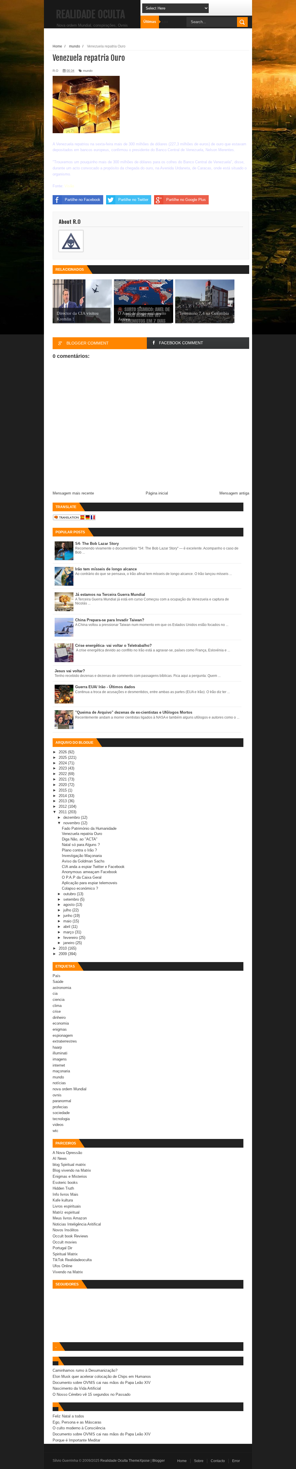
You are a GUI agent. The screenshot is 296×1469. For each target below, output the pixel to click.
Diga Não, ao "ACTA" (79, 839)
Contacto (218, 1461)
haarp (57, 1047)
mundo (87, 70)
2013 (63, 801)
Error (236, 1461)
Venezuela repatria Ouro (82, 833)
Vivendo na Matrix (68, 1272)
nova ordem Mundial (69, 1089)
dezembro (72, 817)
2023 (63, 768)
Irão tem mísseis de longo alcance (106, 569)
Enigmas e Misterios (70, 1176)
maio (68, 921)
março (69, 932)
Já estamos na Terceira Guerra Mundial (110, 594)
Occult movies (65, 1242)
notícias (59, 1083)
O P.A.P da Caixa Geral (81, 877)
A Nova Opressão (67, 1153)
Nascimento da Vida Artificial (77, 1388)
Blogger (158, 1461)
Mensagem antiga (234, 493)
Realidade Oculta (90, 14)
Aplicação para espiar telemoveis (89, 883)
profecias (60, 1107)
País (56, 976)
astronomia (62, 988)
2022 (63, 774)
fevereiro (71, 937)
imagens (60, 1059)
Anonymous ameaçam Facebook (89, 872)
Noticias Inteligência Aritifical (77, 1224)
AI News (60, 1158)
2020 (63, 785)
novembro (72, 823)
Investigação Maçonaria (82, 855)
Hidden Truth (63, 1188)
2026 (63, 752)
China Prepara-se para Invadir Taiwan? (109, 620)
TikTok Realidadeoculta (72, 1260)
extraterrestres (65, 1041)
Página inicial (157, 493)
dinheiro (59, 1017)
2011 (63, 812)
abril (67, 926)
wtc (55, 1131)
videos (58, 1124)
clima (57, 1005)
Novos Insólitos (66, 1230)
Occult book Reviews (70, 1236)
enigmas (60, 1029)
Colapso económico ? (80, 888)
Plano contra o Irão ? (79, 850)
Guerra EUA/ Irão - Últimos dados (105, 687)
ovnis (57, 1095)
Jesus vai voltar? (70, 671)
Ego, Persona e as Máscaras (77, 1422)
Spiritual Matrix (65, 1254)
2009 (63, 954)
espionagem (63, 1035)
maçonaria (61, 1071)
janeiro (69, 943)
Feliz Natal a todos (68, 1416)
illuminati (60, 1053)
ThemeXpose (139, 1461)
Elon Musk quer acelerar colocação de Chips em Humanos (102, 1376)
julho (67, 910)
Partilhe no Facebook (82, 199)
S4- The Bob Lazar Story (97, 543)
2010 (63, 948)
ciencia (58, 999)
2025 (63, 757)
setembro (71, 899)
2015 (63, 790)
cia (55, 993)
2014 (63, 796)
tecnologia (61, 1119)
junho (68, 915)
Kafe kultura (63, 1200)
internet (59, 1065)
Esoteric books (65, 1182)
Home (182, 1461)
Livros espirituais (67, 1206)
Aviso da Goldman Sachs (83, 861)
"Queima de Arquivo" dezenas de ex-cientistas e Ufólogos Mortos (133, 712)
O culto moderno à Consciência (79, 1428)
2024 (63, 763)
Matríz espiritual (66, 1212)
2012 (63, 806)
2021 (63, 779)
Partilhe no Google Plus (186, 199)
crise (57, 1011)
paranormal (62, 1101)
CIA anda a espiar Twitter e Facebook (93, 866)
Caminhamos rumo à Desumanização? (85, 1370)
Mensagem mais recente (73, 493)
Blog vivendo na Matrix (72, 1170)
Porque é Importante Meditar (76, 1440)
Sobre (199, 1461)
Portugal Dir (62, 1248)
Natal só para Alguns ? (81, 844)
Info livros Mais (65, 1194)
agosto (69, 904)
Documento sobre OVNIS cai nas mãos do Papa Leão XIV (102, 1382)
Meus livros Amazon (70, 1218)
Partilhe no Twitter (133, 199)
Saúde (58, 981)
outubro (70, 894)
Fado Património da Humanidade (89, 828)
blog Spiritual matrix (69, 1164)
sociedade (61, 1113)
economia (61, 1023)
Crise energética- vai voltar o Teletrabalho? (113, 645)
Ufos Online (62, 1266)
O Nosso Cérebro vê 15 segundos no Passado (91, 1394)
